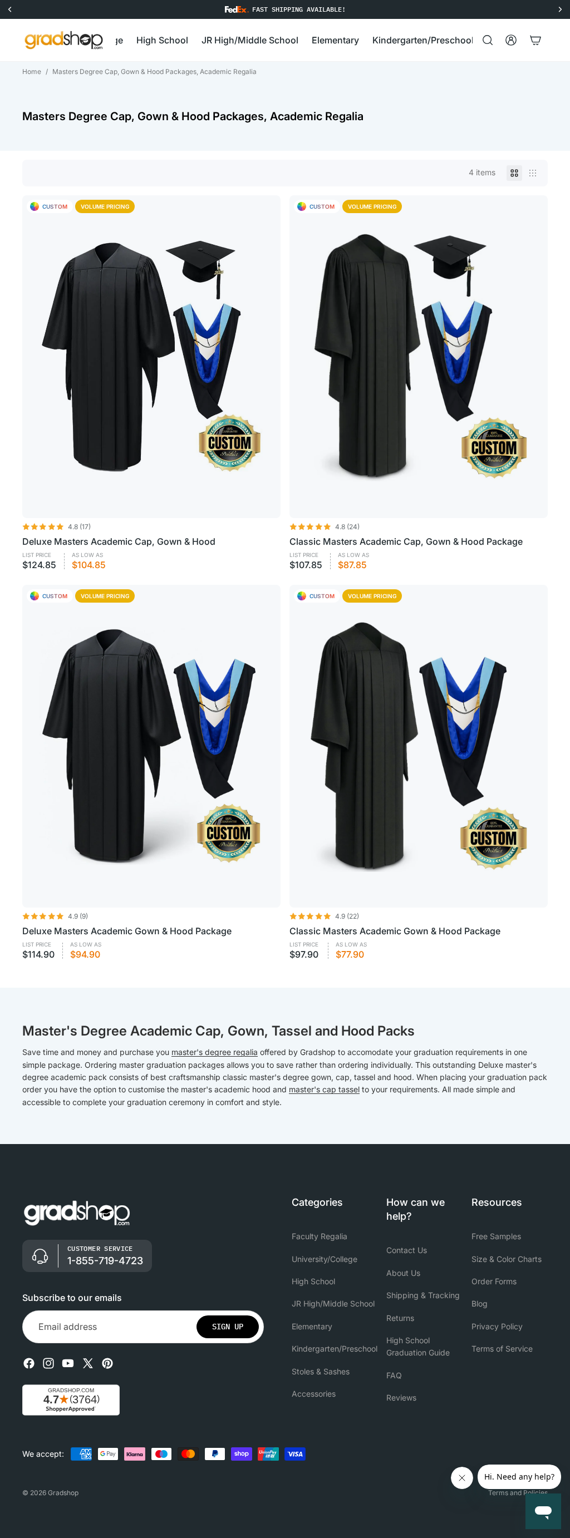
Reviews (401, 1397)
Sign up (227, 1327)
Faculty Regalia (319, 1236)
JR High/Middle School (333, 1304)
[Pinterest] (107, 1364)
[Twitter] (88, 1364)
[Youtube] (68, 1364)
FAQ (394, 1375)
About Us (403, 1273)
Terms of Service (502, 1348)
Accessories (314, 1393)
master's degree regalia (214, 1052)
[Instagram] (48, 1364)
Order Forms (494, 1281)
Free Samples (496, 1236)
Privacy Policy (497, 1326)
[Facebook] (29, 1364)
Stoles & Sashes (321, 1371)
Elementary (312, 1326)
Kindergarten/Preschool (334, 1348)
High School (313, 1281)
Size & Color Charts (506, 1259)
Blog (479, 1304)
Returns (400, 1318)
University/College (324, 1259)
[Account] (511, 40)
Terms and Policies (518, 1492)
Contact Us (406, 1250)
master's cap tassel (324, 1089)
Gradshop (63, 1492)
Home (31, 71)
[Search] (487, 40)
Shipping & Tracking (423, 1295)
